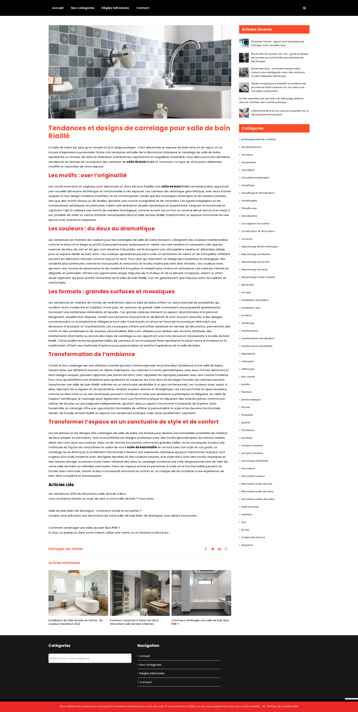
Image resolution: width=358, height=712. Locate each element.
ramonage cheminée (254, 461)
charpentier (248, 162)
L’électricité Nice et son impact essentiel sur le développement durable (280, 112)
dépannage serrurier (254, 269)
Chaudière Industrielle (255, 177)
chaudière (247, 170)
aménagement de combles (258, 139)
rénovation (248, 468)
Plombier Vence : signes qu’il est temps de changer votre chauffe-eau (277, 43)
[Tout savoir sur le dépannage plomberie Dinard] (201, 591)
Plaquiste (247, 415)
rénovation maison (253, 476)
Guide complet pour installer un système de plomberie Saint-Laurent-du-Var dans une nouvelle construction (278, 87)
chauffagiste (249, 200)
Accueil (145, 656)
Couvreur (247, 239)
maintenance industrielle (256, 346)
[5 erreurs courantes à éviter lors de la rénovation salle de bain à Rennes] (78, 593)
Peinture (246, 392)
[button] (304, 8)
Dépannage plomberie (255, 254)
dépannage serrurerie (255, 262)
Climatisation (249, 216)
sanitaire (246, 514)
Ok (263, 706)
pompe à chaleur (252, 453)
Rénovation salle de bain (256, 484)
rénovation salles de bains (257, 499)
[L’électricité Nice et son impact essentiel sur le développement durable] (244, 110)
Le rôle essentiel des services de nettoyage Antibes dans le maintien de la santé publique (271, 100)
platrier (245, 422)
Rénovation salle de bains (257, 491)
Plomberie (247, 430)
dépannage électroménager (259, 246)
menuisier (247, 361)
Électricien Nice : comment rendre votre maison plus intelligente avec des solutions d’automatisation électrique (278, 72)
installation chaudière (254, 300)
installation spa (250, 308)
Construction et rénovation (258, 231)
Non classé (248, 376)
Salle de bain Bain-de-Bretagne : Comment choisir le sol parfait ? (95, 511)
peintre (245, 384)
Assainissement (251, 147)
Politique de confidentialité (282, 706)
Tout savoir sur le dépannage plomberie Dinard (198, 619)
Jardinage (247, 323)
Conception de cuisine (255, 223)
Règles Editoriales (152, 673)
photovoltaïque (250, 399)
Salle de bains (250, 507)
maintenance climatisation (258, 338)
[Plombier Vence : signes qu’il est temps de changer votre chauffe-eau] (244, 41)
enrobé (246, 292)
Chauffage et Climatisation (258, 193)
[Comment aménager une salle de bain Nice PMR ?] (140, 593)
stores (245, 529)
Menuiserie (248, 353)
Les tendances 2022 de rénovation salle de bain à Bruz (87, 494)
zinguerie (247, 545)
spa (243, 522)
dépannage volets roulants (258, 277)
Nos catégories (150, 665)
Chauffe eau (249, 208)
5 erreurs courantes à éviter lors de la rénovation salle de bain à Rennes (72, 622)
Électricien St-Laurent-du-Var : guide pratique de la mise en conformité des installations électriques (279, 57)
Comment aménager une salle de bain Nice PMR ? (84, 528)
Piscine (245, 407)
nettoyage (247, 369)
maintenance (250, 330)
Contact (146, 682)
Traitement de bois (253, 537)
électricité (247, 285)
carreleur (247, 154)
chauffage (247, 185)
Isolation (246, 315)
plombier (247, 438)
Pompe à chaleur (252, 445)
